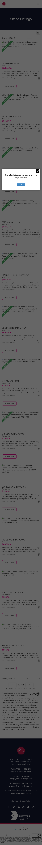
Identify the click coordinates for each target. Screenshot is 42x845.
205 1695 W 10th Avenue (14, 487)
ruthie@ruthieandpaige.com (21, 771)
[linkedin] (18, 807)
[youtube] (23, 807)
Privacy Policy (25, 801)
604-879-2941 (26, 769)
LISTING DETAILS (9, 86)
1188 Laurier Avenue (11, 63)
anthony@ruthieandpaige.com (21, 786)
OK (21, 184)
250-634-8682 (31, 791)
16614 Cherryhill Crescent (15, 275)
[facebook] (8, 807)
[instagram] (33, 807)
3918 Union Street (11, 222)
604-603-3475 (25, 776)
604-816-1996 (27, 783)
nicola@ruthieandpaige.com (21, 793)
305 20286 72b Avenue (13, 592)
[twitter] (13, 807)
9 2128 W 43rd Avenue (13, 434)
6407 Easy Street (10, 381)
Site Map (14, 801)
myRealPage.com (21, 829)
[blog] (28, 807)
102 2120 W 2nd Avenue (13, 539)
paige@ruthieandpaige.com (21, 779)
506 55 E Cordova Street (15, 645)
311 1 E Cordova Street (13, 116)
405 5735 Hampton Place (14, 328)
